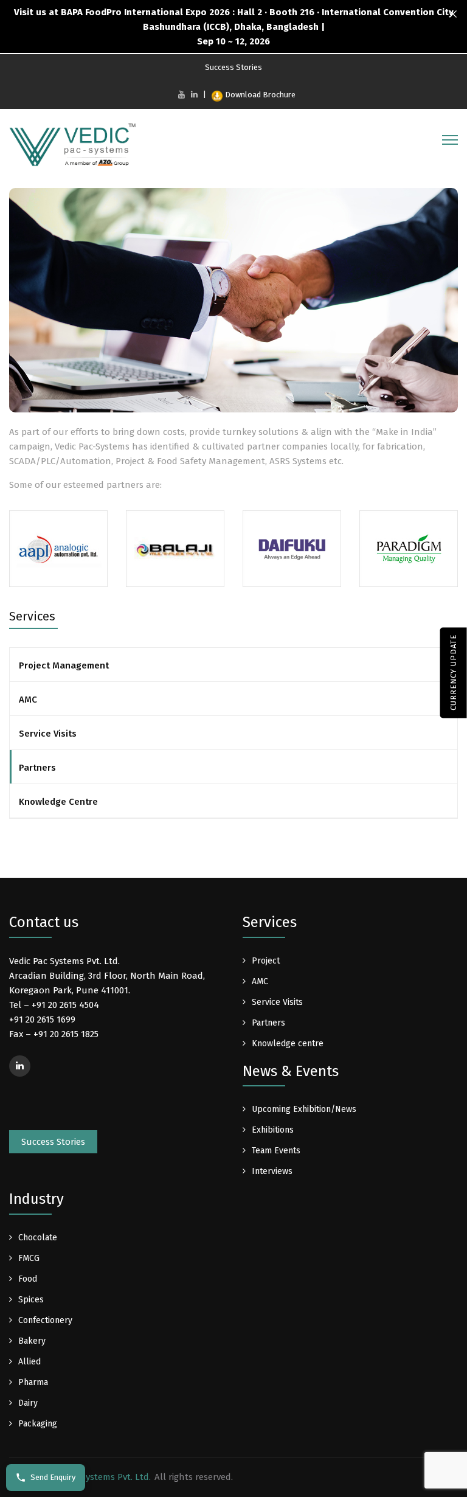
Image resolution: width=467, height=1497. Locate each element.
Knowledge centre (287, 1043)
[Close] (453, 14)
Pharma (33, 1382)
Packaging (37, 1424)
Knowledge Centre (58, 801)
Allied (29, 1361)
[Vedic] (76, 147)
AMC (28, 699)
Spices (31, 1299)
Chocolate (37, 1237)
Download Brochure (260, 94)
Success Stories (233, 67)
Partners (37, 767)
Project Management (64, 665)
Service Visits (48, 733)
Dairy (28, 1403)
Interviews (272, 1171)
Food (27, 1279)
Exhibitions (273, 1130)
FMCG (29, 1258)
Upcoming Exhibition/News (304, 1109)
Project (266, 961)
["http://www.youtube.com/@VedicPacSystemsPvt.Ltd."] (181, 94)
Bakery (32, 1341)
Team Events (276, 1150)
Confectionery (45, 1320)
